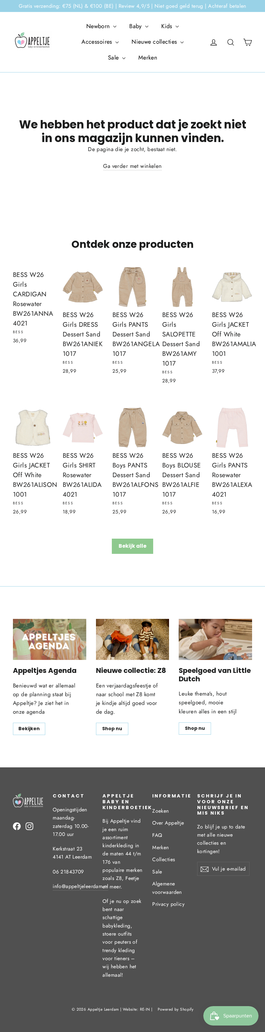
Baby (136, 26)
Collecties (163, 859)
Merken (147, 57)
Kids (167, 26)
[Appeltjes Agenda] (49, 639)
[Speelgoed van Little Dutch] (215, 639)
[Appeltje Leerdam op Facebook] (17, 825)
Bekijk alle (132, 546)
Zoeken (160, 811)
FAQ (157, 835)
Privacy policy (168, 904)
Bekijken (29, 728)
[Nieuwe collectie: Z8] (132, 639)
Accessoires (97, 42)
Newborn (98, 26)
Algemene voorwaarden (167, 887)
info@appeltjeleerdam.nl (80, 886)
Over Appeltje (168, 823)
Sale (114, 57)
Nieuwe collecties (155, 42)
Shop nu (112, 728)
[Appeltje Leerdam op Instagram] (29, 825)
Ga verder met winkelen (132, 166)
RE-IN (145, 1009)
